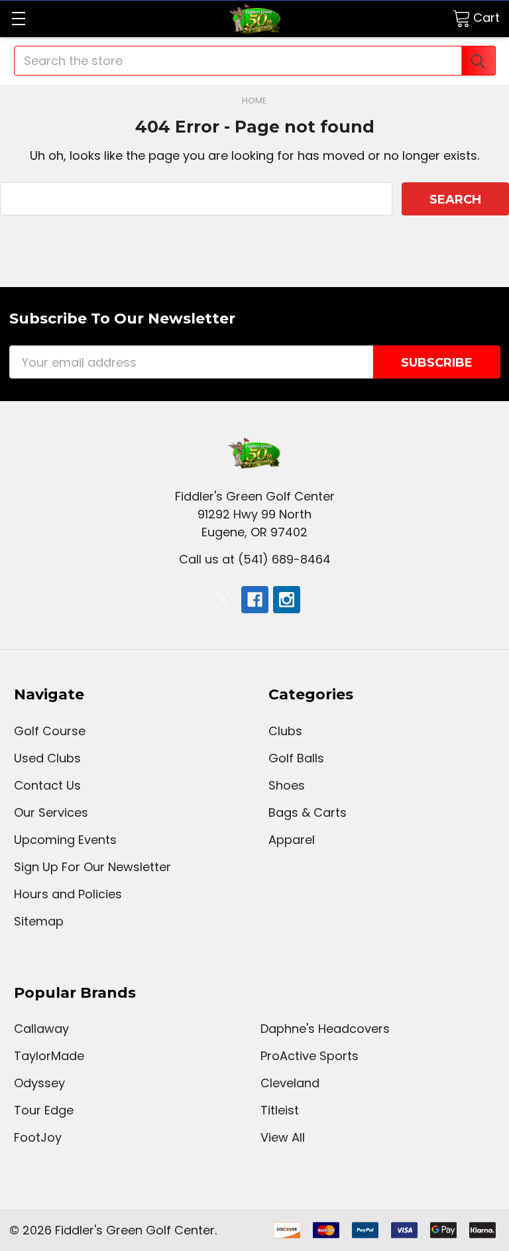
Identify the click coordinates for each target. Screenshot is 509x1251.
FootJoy (38, 1137)
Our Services (51, 812)
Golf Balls (296, 758)
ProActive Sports (309, 1055)
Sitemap (39, 921)
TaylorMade (49, 1055)
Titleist (279, 1110)
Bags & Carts (307, 812)
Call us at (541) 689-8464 (255, 559)
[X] (223, 599)
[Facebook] (254, 599)
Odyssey (39, 1083)
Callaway (41, 1028)
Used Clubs (47, 758)
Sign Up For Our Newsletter (92, 867)
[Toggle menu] (18, 18)
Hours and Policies (68, 894)
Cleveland (289, 1083)
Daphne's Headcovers (325, 1028)
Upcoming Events (65, 839)
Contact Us (47, 785)
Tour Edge (44, 1110)
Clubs (285, 731)
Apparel (291, 839)
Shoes (286, 785)
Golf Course (49, 731)
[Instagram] (286, 599)
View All (282, 1137)
